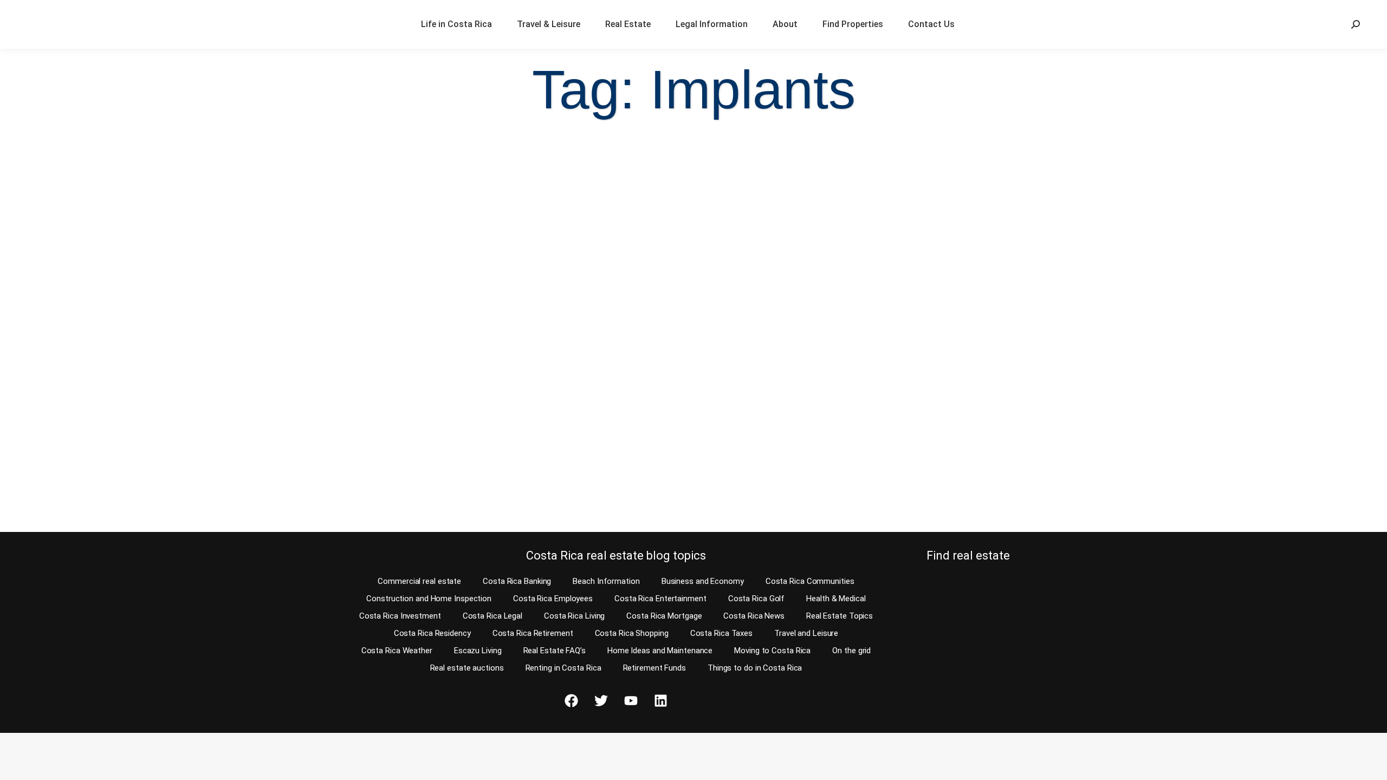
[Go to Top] (1371, 764)
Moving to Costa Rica (772, 650)
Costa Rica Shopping (632, 633)
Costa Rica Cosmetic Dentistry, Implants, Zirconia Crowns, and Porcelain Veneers (160, 402)
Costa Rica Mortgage (664, 616)
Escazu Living (478, 650)
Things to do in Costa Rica (755, 668)
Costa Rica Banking (517, 581)
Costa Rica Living (574, 616)
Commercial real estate (419, 581)
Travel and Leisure (806, 633)
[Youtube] (630, 700)
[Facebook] (571, 700)
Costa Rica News (754, 616)
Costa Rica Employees (553, 598)
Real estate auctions (467, 668)
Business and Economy (703, 581)
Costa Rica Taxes (721, 633)
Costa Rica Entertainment (660, 598)
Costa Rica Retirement (532, 633)
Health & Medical (835, 598)
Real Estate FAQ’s (554, 650)
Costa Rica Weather (396, 650)
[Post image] (179, 256)
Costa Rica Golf (756, 598)
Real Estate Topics (839, 616)
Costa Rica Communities (810, 581)
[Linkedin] (660, 700)
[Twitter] (600, 700)
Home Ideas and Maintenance (659, 650)
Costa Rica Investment (400, 616)
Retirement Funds (654, 668)
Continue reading (66, 503)
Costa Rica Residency (432, 633)
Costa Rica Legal (492, 616)
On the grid (851, 650)
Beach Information (606, 581)
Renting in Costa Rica (563, 668)
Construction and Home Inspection (428, 598)
